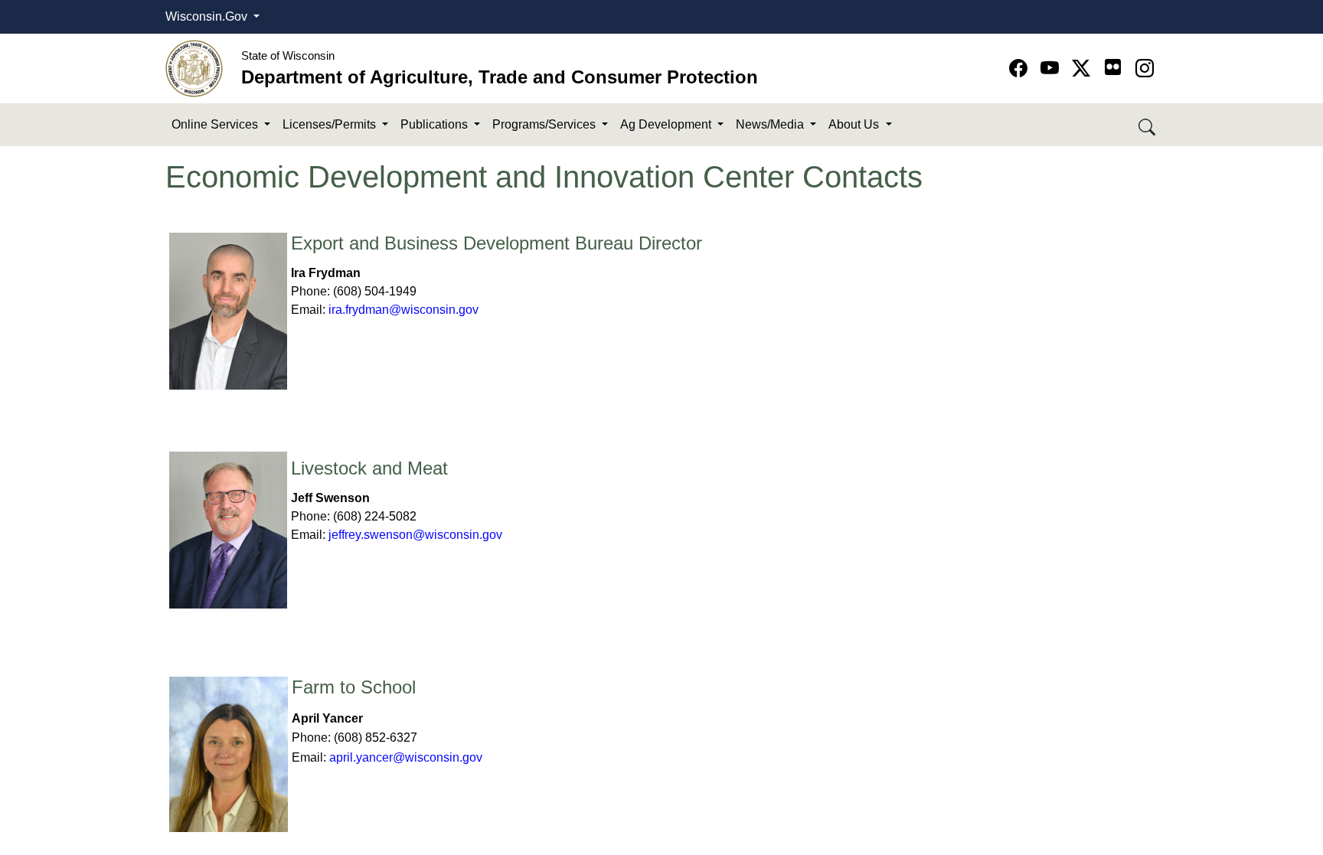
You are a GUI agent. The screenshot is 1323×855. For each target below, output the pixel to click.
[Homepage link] (194, 67)
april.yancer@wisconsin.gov (407, 757)
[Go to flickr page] (1112, 67)
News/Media (771, 124)
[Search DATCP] (1148, 125)
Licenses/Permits (331, 124)
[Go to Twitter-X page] (1084, 68)
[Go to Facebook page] (1021, 68)
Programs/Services (545, 124)
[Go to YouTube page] (1052, 68)
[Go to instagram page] (1144, 68)
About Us (855, 124)
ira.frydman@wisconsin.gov (403, 309)
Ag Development (667, 124)
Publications (435, 124)
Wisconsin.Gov (207, 16)
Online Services (216, 124)
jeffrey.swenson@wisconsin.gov (415, 534)
